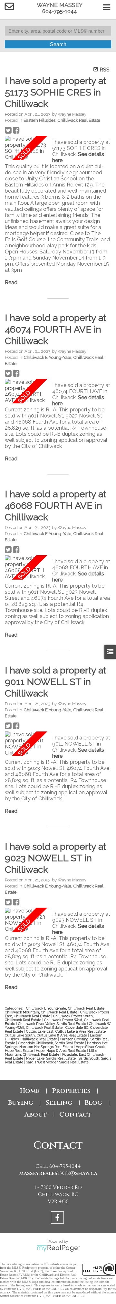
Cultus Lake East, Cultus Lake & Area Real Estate (66, 1031)
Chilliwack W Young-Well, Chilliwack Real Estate (58, 1025)
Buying (20, 1102)
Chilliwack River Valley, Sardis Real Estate (52, 1024)
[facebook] (58, 1219)
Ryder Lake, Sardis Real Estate (51, 1058)
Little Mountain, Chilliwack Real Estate (51, 1052)
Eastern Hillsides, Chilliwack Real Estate (62, 120)
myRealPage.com (58, 1248)
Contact (75, 1114)
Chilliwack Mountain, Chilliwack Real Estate (41, 1012)
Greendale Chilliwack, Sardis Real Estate (51, 1043)
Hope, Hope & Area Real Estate (61, 1050)
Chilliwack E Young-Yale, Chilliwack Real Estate (65, 1008)
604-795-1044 (59, 11)
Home (30, 1090)
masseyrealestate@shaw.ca (58, 1173)
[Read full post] (26, 148)
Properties (71, 1090)
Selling (58, 1102)
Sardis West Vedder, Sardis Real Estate (57, 1062)
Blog (93, 1102)
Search (58, 44)
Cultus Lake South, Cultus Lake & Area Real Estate (46, 1035)
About (35, 1114)
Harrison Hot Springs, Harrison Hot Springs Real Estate (56, 1045)
